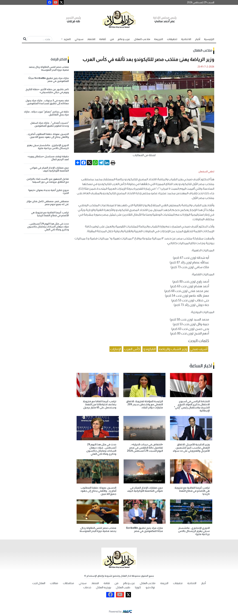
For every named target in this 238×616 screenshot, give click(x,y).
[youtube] (55, 2)
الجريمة (158, 39)
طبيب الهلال (123, 587)
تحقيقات (172, 39)
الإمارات (115, 349)
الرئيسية (209, 39)
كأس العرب (132, 349)
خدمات (87, 587)
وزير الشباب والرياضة (173, 349)
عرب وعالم (124, 39)
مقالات (54, 583)
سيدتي (79, 39)
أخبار (197, 39)
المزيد (67, 39)
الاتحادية (186, 39)
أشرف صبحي (198, 349)
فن (112, 39)
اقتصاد (91, 39)
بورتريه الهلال (103, 587)
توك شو (150, 587)
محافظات (68, 583)
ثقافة (102, 39)
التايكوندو (149, 349)
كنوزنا (138, 587)
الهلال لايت (38, 583)
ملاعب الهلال (142, 39)
